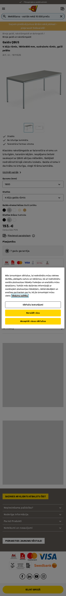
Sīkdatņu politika (20, 295)
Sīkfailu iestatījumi (33, 304)
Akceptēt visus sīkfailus (33, 321)
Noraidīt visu (33, 313)
